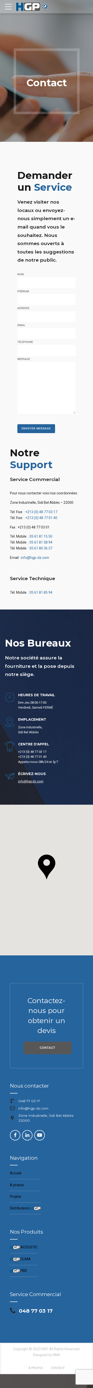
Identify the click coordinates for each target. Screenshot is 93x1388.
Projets (15, 1197)
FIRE (18, 1271)
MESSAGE (23, 359)
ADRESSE (23, 308)
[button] (46, 867)
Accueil (15, 1173)
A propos (17, 1185)
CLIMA (20, 1259)
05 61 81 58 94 (41, 542)
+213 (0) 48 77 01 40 (41, 518)
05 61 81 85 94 (41, 592)
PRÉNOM (23, 291)
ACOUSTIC (23, 1247)
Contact (58, 1368)
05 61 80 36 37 (41, 548)
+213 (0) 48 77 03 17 (41, 512)
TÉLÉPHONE (25, 342)
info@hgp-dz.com (35, 558)
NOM (20, 274)
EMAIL (21, 325)
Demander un (44, 181)
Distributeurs (24, 1208)
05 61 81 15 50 (41, 536)
